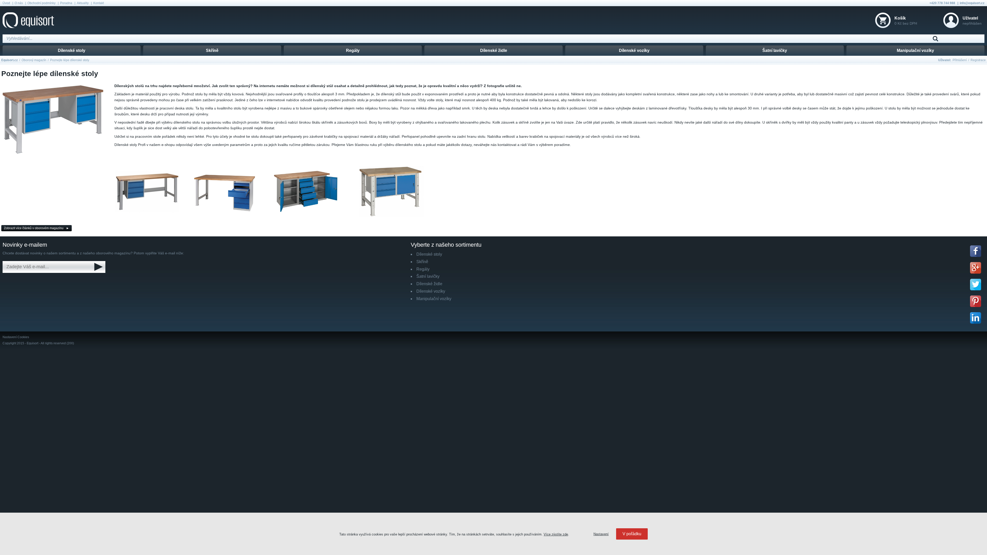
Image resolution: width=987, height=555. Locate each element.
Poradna (66, 3)
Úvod (6, 3)
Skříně (212, 50)
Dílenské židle (493, 50)
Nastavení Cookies (16, 337)
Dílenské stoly (71, 50)
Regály (353, 50)
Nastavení (601, 534)
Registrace (978, 60)
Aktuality (83, 3)
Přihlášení (960, 60)
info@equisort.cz (972, 3)
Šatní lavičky (774, 50)
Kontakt (98, 3)
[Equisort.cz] (28, 20)
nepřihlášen (972, 20)
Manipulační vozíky (915, 50)
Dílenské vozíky (634, 50)
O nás (19, 3)
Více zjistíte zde (556, 534)
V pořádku (632, 534)
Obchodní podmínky (42, 3)
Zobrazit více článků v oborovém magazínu (33, 228)
